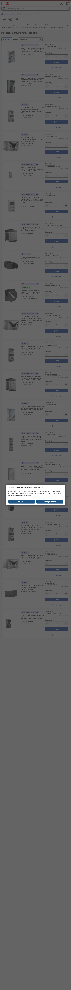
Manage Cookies (50, 502)
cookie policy (14, 495)
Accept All (21, 502)
